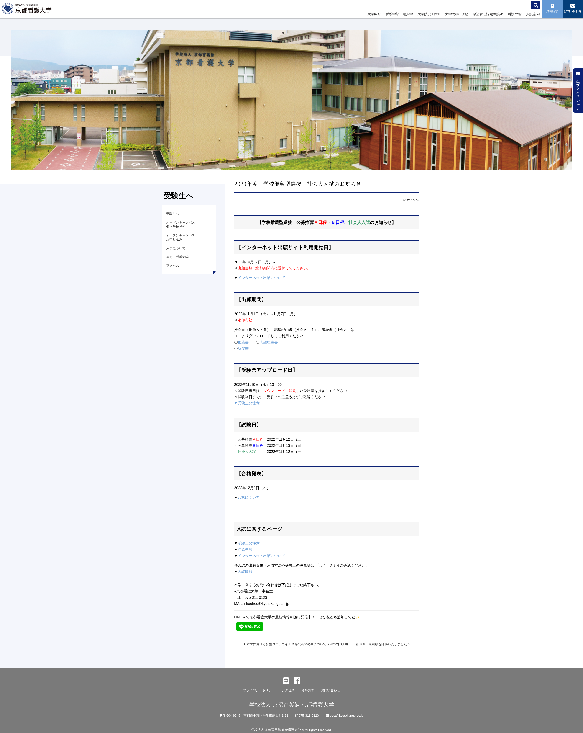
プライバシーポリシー (259, 690)
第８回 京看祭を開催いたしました (382, 644)
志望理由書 (269, 342)
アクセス (172, 265)
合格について (249, 497)
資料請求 (307, 690)
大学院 (428, 14)
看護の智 (515, 14)
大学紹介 (374, 14)
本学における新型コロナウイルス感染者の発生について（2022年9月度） (298, 644)
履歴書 (243, 348)
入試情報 (245, 571)
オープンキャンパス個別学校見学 (180, 224)
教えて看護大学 (177, 257)
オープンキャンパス (578, 92)
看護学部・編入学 (399, 14)
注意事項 (245, 549)
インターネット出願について (261, 278)
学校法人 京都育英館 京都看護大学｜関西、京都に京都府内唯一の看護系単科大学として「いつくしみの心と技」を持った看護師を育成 (28, 10)
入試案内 (533, 14)
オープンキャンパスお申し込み (180, 237)
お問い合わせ (330, 690)
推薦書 (243, 342)
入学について (175, 248)
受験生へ (172, 214)
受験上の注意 (249, 543)
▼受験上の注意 (247, 403)
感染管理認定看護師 (488, 14)
